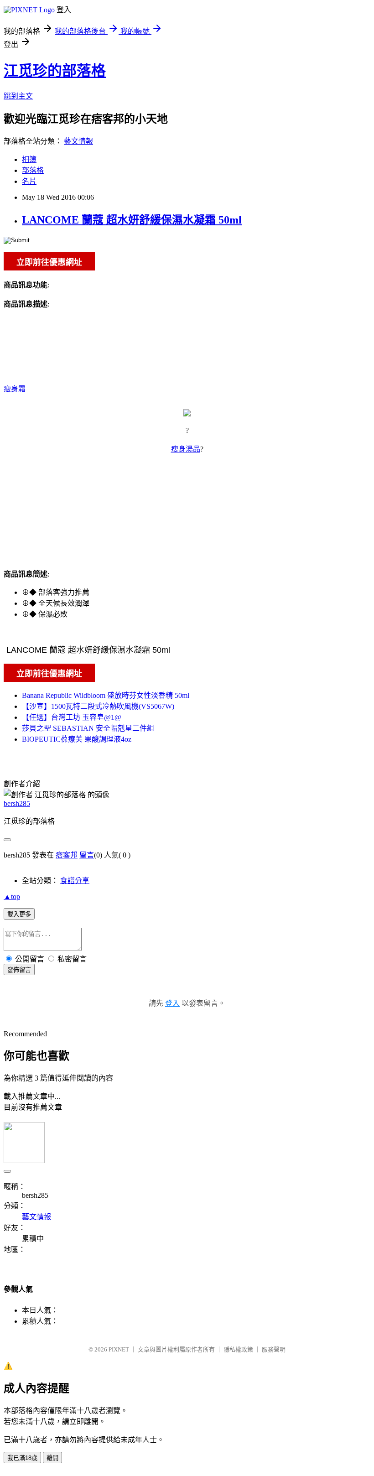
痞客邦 (67, 855)
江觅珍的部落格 (55, 70)
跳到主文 (18, 96)
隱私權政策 (238, 1349)
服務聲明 (274, 1349)
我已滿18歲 (22, 1458)
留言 (86, 855)
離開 (52, 1458)
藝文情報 (78, 141)
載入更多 (19, 914)
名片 (29, 181)
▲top (12, 896)
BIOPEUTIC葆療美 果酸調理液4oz (76, 739)
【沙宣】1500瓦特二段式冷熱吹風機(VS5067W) (98, 706)
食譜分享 (74, 880)
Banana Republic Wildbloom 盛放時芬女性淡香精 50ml (105, 695)
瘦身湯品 (185, 449)
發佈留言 (19, 970)
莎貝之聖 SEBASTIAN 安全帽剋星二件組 (88, 728)
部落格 (33, 170)
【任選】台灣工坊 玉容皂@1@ (71, 717)
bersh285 (17, 803)
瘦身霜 (15, 389)
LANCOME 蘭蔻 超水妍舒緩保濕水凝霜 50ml (132, 220)
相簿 (29, 159)
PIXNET (119, 1349)
